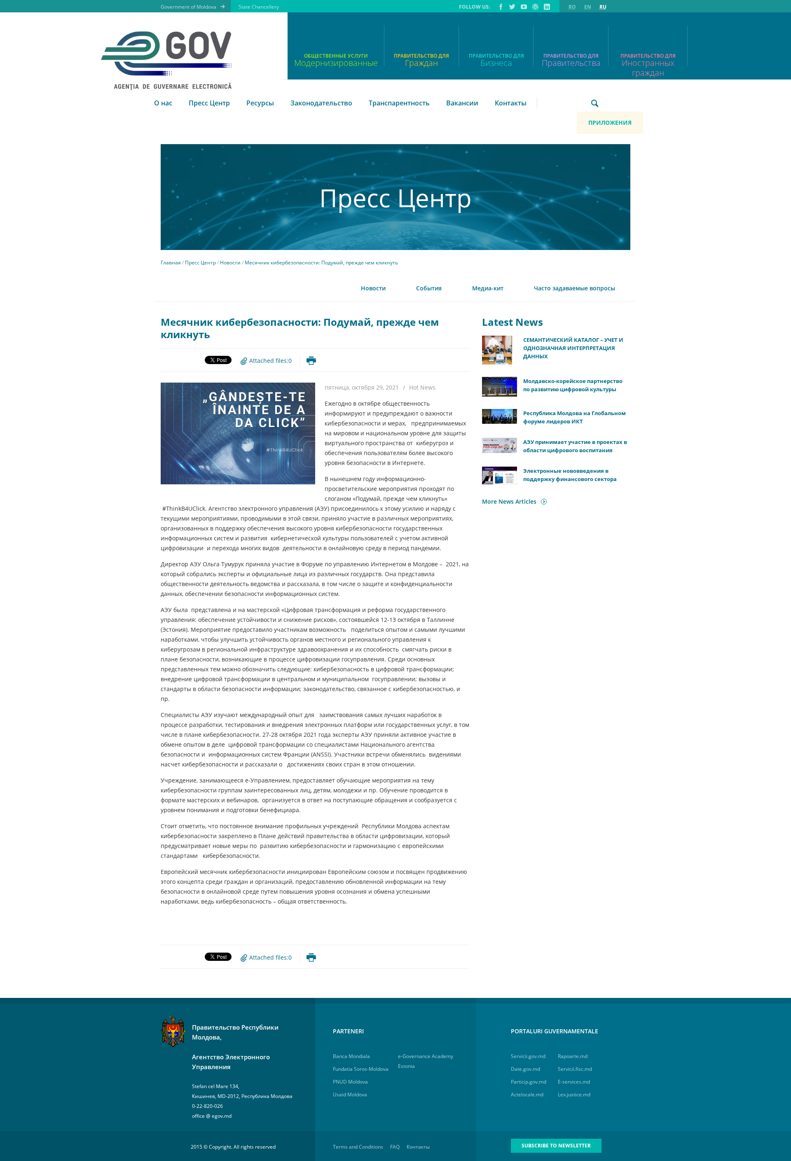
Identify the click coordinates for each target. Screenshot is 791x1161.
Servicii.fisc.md (575, 1068)
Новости (230, 262)
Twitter (511, 6)
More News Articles (509, 501)
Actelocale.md (527, 1094)
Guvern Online (534, 6)
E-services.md (574, 1081)
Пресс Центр (209, 102)
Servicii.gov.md (528, 1056)
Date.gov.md (525, 1068)
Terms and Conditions (358, 1146)
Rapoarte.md (572, 1056)
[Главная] (171, 61)
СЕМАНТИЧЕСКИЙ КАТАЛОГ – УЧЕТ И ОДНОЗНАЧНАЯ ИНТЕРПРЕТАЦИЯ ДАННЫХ (573, 348)
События (429, 288)
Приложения (610, 122)
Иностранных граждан (648, 64)
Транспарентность (399, 102)
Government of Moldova (188, 6)
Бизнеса (496, 62)
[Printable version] (311, 360)
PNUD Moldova (350, 1081)
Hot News (422, 387)
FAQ (395, 1146)
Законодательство (321, 102)
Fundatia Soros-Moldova (360, 1068)
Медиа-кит (487, 288)
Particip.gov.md (528, 1081)
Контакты (511, 102)
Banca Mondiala (351, 1056)
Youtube (523, 6)
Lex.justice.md (574, 1094)
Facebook (500, 6)
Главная (171, 262)
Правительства (571, 62)
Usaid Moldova (350, 1094)
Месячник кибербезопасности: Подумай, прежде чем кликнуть (321, 262)
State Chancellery (259, 6)
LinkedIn (546, 6)
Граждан (421, 62)
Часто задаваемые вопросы (574, 288)
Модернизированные (336, 62)
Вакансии (462, 102)
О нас (163, 102)
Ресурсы (260, 102)
